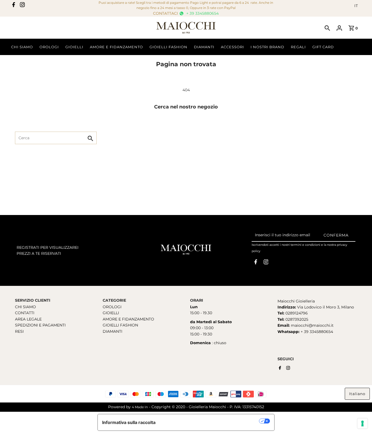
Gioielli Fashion (168, 47)
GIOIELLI (111, 312)
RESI (19, 331)
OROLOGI (112, 306)
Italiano (357, 393)
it (356, 5)
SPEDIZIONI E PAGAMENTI (40, 325)
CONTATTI (24, 312)
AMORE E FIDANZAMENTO (128, 319)
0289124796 (296, 313)
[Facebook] (13, 5)
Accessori (232, 47)
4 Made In (140, 407)
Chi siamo (22, 47)
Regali (298, 47)
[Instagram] (22, 5)
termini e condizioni (305, 245)
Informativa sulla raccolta (128, 422)
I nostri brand (267, 47)
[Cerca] (327, 28)
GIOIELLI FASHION (120, 325)
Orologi (49, 47)
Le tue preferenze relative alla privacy (210, 421)
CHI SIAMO (25, 306)
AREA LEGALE (28, 319)
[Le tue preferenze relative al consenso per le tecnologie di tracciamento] (362, 423)
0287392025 (296, 319)
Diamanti (204, 47)
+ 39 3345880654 (202, 13)
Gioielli (74, 47)
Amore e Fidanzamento (116, 47)
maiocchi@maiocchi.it (312, 325)
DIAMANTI (112, 331)
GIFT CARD (323, 47)
